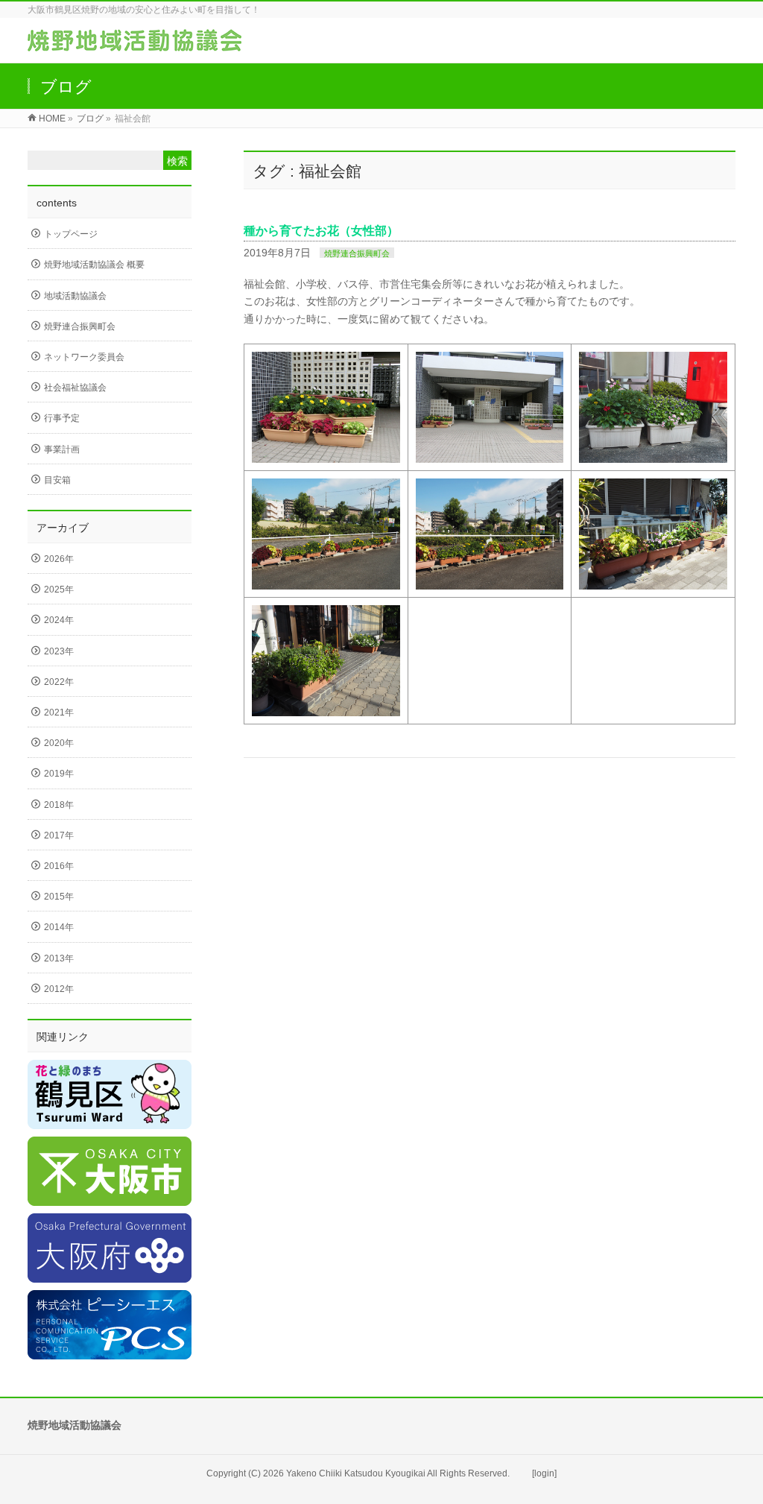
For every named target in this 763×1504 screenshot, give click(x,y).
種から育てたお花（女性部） (321, 230)
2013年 (59, 958)
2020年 (59, 743)
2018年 (59, 805)
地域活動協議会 (75, 296)
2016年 (59, 866)
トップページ (71, 234)
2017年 (59, 835)
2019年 (59, 773)
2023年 (59, 651)
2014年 (59, 927)
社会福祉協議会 (75, 387)
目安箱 (57, 480)
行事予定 (62, 418)
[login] (544, 1473)
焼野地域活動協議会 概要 (94, 264)
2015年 (59, 896)
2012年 (59, 989)
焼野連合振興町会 (357, 253)
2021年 (59, 712)
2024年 (59, 620)
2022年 (59, 682)
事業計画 (62, 449)
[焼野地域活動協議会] (134, 44)
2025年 (59, 589)
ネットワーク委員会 (84, 357)
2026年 (59, 559)
